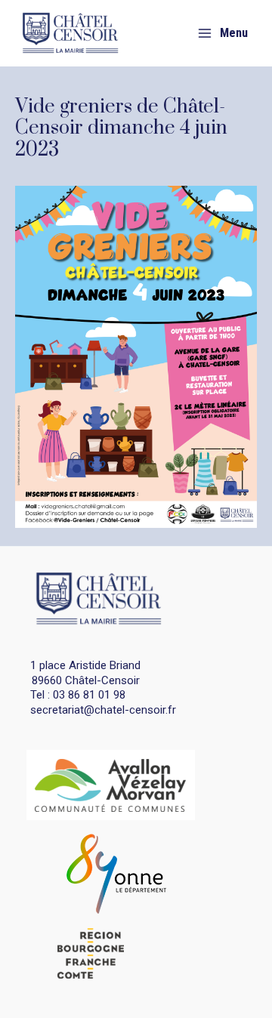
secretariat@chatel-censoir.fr (103, 710)
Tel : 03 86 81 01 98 (77, 695)
